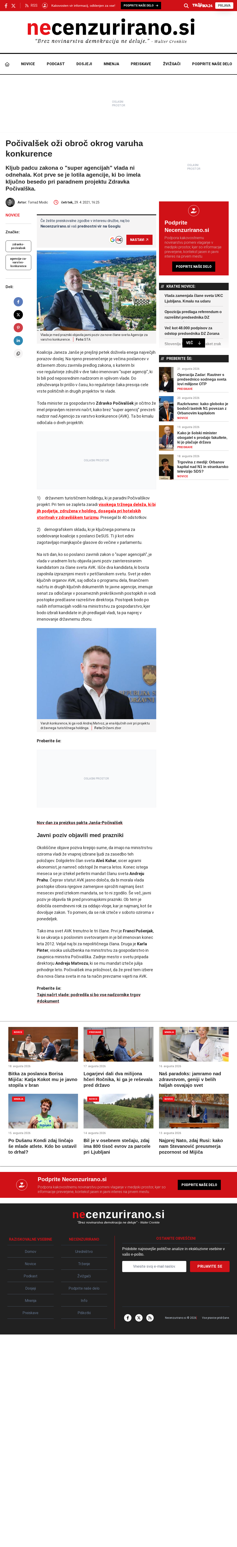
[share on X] (18, 314)
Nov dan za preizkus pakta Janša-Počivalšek (80, 822)
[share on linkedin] (18, 340)
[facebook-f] (127, 1318)
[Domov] (7, 64)
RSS (34, 5)
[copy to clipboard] (18, 353)
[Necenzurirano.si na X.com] (13, 5)
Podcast (56, 64)
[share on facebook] (18, 301)
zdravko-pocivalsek (18, 246)
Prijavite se (209, 1266)
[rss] (150, 1318)
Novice (28, 64)
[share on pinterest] (18, 327)
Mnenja (111, 64)
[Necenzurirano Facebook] (6, 5)
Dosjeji (84, 64)
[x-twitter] (139, 1318)
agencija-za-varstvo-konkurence (18, 262)
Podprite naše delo (212, 64)
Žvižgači (172, 64)
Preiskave (141, 64)
